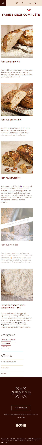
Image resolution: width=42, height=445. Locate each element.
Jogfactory (19, 440)
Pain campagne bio (10, 62)
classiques (6, 343)
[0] (30, 3)
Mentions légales (34, 438)
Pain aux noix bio (9, 245)
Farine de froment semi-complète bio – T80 (13, 306)
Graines (3, 373)
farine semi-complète (8, 362)
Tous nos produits (8, 340)
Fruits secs (5, 368)
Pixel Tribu (5, 442)
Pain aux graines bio (11, 120)
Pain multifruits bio (11, 178)
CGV (3, 440)
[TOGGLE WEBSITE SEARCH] (22, 3)
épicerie (5, 347)
